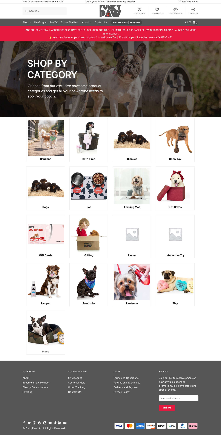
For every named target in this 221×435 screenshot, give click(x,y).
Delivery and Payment (126, 387)
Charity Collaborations (35, 387)
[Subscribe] (65, 424)
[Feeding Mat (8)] (132, 186)
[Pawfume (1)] (132, 282)
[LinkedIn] (60, 424)
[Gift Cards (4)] (45, 234)
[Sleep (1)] (45, 330)
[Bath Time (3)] (88, 138)
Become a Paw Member (36, 382)
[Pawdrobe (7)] (88, 282)
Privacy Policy (122, 391)
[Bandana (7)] (45, 138)
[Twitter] (30, 424)
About (26, 377)
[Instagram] (35, 424)
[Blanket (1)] (132, 138)
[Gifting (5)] (88, 234)
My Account (139, 13)
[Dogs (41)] (45, 186)
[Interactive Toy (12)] (175, 234)
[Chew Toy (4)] (175, 138)
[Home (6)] (132, 234)
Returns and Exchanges (127, 382)
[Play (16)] (175, 282)
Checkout (193, 13)
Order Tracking (76, 387)
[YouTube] (51, 424)
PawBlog (27, 391)
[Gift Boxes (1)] (175, 186)
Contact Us (74, 391)
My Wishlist (157, 13)
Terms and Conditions (126, 377)
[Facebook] (25, 424)
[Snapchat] (45, 424)
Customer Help (76, 382)
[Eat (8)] (88, 186)
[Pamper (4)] (45, 282)
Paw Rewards (175, 13)
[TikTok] (56, 424)
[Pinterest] (40, 424)
